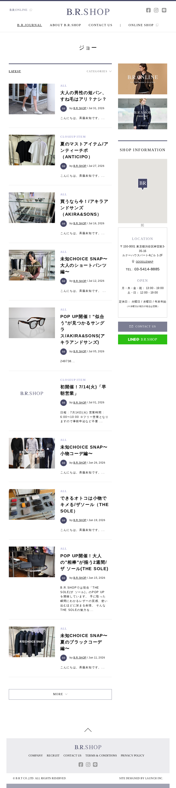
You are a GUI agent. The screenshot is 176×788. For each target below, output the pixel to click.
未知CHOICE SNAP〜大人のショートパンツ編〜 (84, 265)
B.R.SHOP (79, 108)
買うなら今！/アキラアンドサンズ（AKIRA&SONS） (84, 208)
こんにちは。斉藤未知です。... (82, 118)
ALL (63, 85)
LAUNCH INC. (154, 778)
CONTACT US (100, 25)
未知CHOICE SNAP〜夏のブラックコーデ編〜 (84, 642)
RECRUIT (53, 755)
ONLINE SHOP (142, 25)
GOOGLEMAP (144, 261)
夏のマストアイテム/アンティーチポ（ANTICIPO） (84, 150)
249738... (67, 361)
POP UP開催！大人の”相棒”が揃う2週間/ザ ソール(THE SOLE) (84, 562)
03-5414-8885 (147, 269)
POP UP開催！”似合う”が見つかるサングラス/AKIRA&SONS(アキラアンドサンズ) (82, 329)
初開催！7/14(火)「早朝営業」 (83, 390)
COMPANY (36, 755)
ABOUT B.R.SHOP (65, 25)
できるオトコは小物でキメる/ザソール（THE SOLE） (84, 504)
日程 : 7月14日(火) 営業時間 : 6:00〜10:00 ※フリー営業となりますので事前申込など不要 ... (84, 417)
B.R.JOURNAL (29, 25)
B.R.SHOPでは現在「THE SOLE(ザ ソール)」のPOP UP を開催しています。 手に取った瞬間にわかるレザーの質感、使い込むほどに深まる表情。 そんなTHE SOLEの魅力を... (84, 599)
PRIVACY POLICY (132, 755)
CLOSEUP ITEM (73, 136)
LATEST (15, 71)
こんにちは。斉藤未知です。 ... (83, 290)
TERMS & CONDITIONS (101, 755)
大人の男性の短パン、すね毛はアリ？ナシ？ (83, 95)
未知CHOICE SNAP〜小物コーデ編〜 (84, 450)
